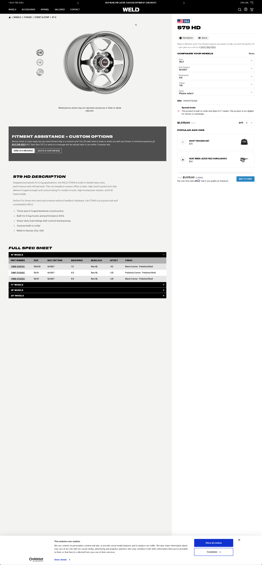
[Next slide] (184, 3)
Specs (204, 38)
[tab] (40, 52)
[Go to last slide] (78, 3)
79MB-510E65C (18, 279)
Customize (212, 552)
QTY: (241, 123)
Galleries (60, 9)
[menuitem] (239, 9)
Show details (60, 559)
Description (188, 38)
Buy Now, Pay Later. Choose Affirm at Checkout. (131, 2)
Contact (75, 9)
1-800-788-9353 (16, 2)
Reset (251, 53)
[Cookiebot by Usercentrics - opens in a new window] (36, 560)
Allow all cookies (214, 543)
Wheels (12, 9)
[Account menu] (245, 9)
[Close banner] (239, 540)
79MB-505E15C (18, 266)
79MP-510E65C (18, 272)
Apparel (45, 9)
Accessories (28, 9)
